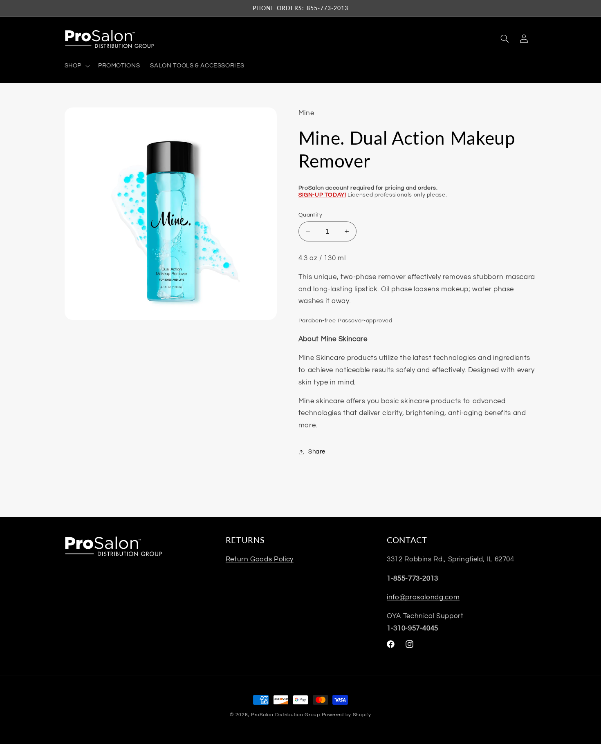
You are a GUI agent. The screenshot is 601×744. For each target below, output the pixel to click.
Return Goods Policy (260, 559)
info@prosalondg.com (423, 597)
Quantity (310, 215)
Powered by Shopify (346, 715)
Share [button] (316, 452)
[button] (76, 66)
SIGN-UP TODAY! (322, 195)
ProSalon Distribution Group (285, 715)
